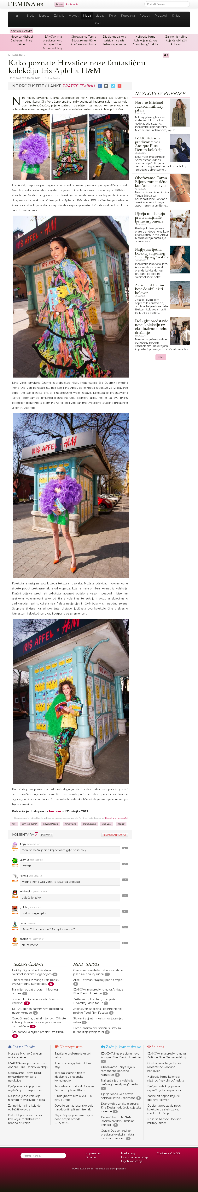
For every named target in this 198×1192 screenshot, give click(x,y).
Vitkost (74, 15)
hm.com (55, 811)
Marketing (128, 1153)
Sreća (30, 15)
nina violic (70, 824)
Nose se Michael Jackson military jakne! (22, 40)
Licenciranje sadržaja (134, 1157)
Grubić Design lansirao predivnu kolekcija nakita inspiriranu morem (117, 1134)
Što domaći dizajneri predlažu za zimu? (38, 1032)
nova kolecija (50, 824)
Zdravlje (59, 15)
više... (161, 357)
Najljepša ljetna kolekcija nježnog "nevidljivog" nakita (145, 40)
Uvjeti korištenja (132, 1161)
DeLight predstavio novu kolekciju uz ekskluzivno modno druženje (25, 1119)
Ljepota (44, 15)
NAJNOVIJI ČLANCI (20, 30)
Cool (98, 23)
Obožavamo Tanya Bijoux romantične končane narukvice (83, 40)
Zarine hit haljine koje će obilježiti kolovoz (176, 40)
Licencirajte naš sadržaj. (116, 818)
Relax (112, 15)
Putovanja (128, 15)
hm (14, 824)
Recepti (144, 15)
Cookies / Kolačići (168, 1153)
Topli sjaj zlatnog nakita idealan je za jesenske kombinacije (70, 1076)
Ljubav (100, 15)
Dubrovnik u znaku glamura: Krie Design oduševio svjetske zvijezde (121, 1107)
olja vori (106, 824)
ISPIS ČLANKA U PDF (116, 835)
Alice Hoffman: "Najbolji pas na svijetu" (99, 980)
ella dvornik (89, 824)
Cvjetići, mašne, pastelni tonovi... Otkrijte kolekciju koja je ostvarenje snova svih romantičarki (39, 1022)
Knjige (176, 15)
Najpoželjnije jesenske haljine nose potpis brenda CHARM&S (74, 1119)
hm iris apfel (29, 824)
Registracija (72, 4)
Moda (87, 15)
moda (121, 824)
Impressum (93, 1153)
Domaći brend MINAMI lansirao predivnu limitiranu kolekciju (118, 1121)
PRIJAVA (46, 835)
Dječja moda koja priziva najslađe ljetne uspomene (114, 40)
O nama (90, 1157)
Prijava (59, 4)
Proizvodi (161, 15)
